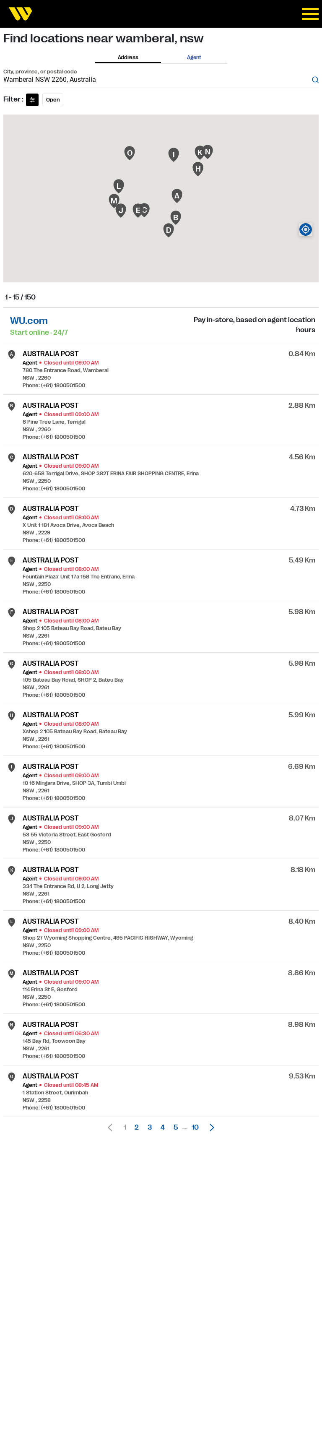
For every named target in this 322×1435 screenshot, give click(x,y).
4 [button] (163, 1127)
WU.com (29, 320)
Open (53, 100)
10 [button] (195, 1127)
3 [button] (150, 1127)
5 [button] (176, 1127)
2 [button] (137, 1127)
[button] (210, 1127)
